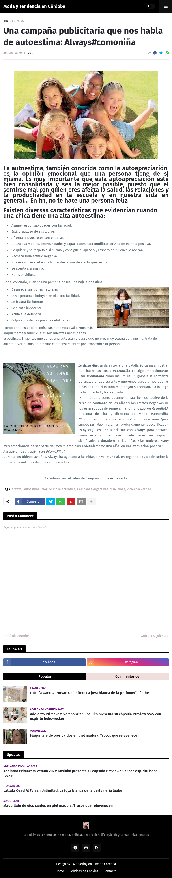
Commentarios (127, 676)
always (19, 20)
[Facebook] (155, 53)
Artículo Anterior (17, 636)
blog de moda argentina (58, 489)
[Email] (81, 501)
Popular (44, 676)
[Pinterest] (71, 501)
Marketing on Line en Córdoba (94, 864)
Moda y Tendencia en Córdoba (34, 6)
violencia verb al (139, 489)
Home (60, 871)
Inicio (7, 20)
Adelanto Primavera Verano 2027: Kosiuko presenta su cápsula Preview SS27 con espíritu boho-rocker (95, 716)
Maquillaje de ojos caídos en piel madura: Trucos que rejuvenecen (84, 735)
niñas (121, 489)
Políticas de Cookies (83, 871)
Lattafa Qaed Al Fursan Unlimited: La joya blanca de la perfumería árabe (89, 693)
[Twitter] (161, 53)
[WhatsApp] (167, 53)
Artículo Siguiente (153, 636)
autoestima (31, 489)
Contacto (110, 871)
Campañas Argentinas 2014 (96, 489)
